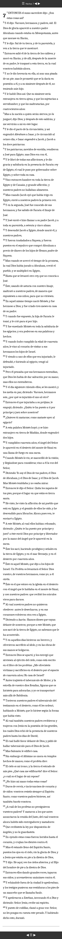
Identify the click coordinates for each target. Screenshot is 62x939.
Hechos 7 (30, 4)
